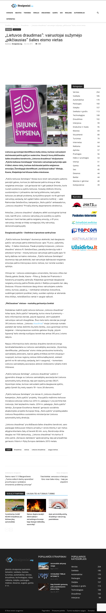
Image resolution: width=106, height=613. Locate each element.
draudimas (38, 323)
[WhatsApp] (25, 460)
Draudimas (45, 13)
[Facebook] (7, 460)
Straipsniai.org (17, 44)
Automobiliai (79, 13)
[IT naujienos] (84, 232)
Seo (61, 13)
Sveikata (9, 13)
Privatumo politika (58, 611)
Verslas (36, 13)
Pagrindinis (46, 611)
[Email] (37, 460)
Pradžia (8, 25)
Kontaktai (91, 611)
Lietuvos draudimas (38, 450)
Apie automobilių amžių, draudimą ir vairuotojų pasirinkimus (58, 516)
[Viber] (31, 460)
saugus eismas (53, 450)
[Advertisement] (53, 65)
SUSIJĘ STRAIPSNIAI (15, 494)
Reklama (68, 13)
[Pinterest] (19, 460)
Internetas (10, 19)
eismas (26, 450)
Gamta (55, 13)
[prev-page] (6, 529)
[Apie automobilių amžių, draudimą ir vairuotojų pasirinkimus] (58, 505)
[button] (98, 13)
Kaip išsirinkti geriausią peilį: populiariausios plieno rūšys (59, 587)
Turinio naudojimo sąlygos (76, 611)
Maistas (18, 13)
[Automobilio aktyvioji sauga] (43, 565)
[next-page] (11, 529)
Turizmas (27, 13)
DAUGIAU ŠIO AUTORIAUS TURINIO (41, 494)
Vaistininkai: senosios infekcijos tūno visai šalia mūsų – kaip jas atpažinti (54, 479)
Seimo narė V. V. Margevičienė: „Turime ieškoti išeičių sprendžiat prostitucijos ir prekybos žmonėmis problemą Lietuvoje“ (19, 480)
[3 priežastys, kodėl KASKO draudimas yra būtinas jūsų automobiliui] (14, 505)
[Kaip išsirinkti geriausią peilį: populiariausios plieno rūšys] (43, 587)
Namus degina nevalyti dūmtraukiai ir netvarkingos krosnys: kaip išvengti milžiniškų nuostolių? (35, 519)
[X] (13, 460)
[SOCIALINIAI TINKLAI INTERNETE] (43, 576)
